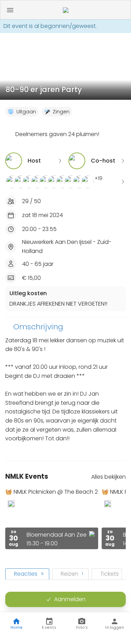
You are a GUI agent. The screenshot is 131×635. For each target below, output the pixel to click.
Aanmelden (70, 599)
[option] (51, 518)
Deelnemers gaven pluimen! (57, 134)
